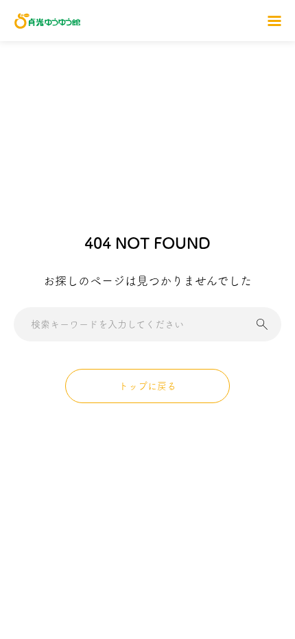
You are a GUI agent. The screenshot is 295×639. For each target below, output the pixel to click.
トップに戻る (147, 386)
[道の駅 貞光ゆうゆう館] (47, 20)
